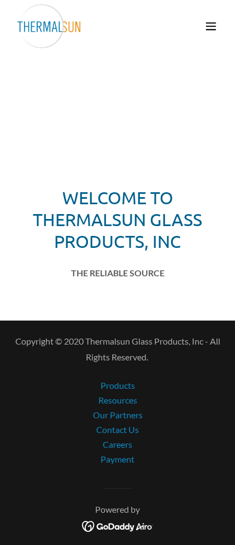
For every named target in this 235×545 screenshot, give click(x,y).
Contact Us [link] (117, 429)
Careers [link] (117, 444)
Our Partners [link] (118, 415)
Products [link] (118, 385)
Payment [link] (117, 459)
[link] (48, 26)
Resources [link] (117, 400)
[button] (211, 26)
